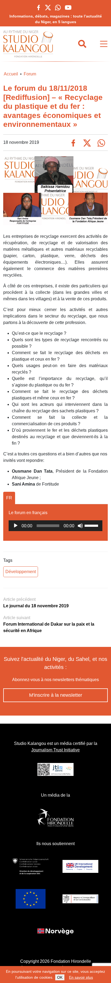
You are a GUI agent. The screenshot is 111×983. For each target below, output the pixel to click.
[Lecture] (15, 525)
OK (60, 977)
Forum (30, 74)
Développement (20, 571)
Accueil (11, 74)
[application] (55, 525)
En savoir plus (81, 977)
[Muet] (80, 525)
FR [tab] (9, 498)
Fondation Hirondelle (71, 961)
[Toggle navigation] (104, 44)
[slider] (92, 525)
